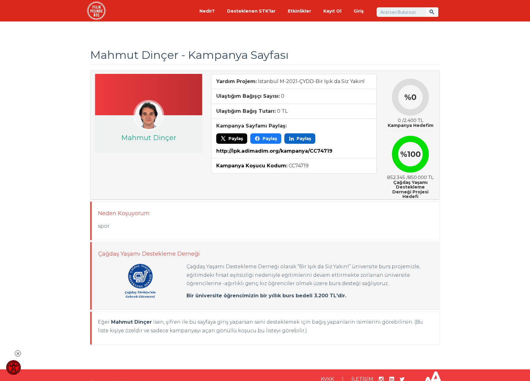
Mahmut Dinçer (148, 138)
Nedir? (207, 11)
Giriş (358, 11)
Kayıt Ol (332, 11)
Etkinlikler (299, 11)
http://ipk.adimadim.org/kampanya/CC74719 (274, 151)
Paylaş (236, 138)
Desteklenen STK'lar (251, 11)
